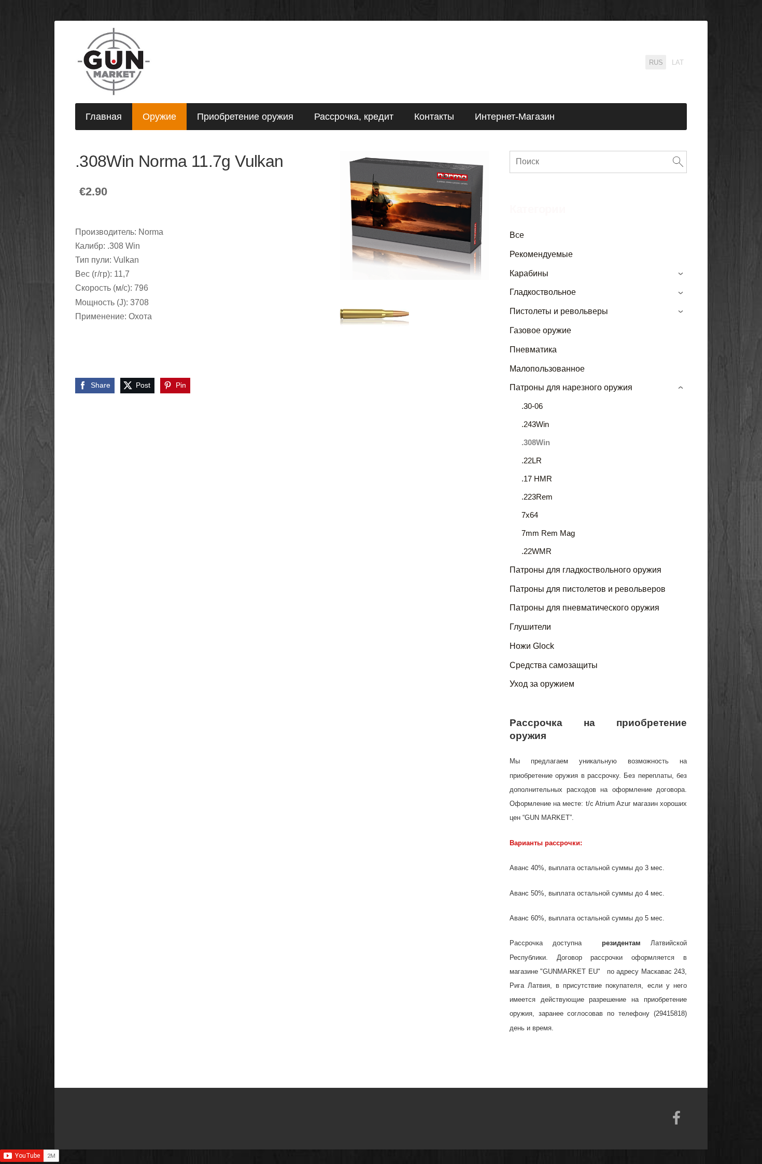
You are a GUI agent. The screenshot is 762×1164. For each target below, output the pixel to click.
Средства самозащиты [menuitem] (554, 665)
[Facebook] (676, 1118)
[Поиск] (678, 161)
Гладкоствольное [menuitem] (543, 292)
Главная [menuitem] (104, 116)
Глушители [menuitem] (530, 626)
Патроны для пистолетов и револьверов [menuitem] (588, 589)
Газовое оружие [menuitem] (540, 330)
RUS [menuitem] (656, 62)
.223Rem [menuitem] (537, 496)
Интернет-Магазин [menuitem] (515, 116)
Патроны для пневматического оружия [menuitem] (584, 607)
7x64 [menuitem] (529, 514)
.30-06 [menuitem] (532, 406)
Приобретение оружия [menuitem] (245, 116)
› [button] (681, 273)
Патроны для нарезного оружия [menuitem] (571, 387)
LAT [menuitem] (678, 62)
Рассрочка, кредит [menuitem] (353, 116)
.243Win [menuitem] (535, 424)
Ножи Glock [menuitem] (532, 646)
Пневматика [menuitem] (533, 349)
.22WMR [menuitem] (536, 551)
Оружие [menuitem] (159, 116)
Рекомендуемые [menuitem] (541, 254)
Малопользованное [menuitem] (547, 368)
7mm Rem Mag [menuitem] (548, 533)
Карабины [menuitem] (529, 273)
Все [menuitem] (517, 235)
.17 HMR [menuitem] (536, 478)
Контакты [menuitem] (434, 116)
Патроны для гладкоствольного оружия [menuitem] (585, 569)
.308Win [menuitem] (535, 442)
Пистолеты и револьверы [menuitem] (559, 311)
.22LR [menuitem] (531, 460)
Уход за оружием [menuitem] (542, 683)
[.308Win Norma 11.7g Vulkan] (375, 318)
